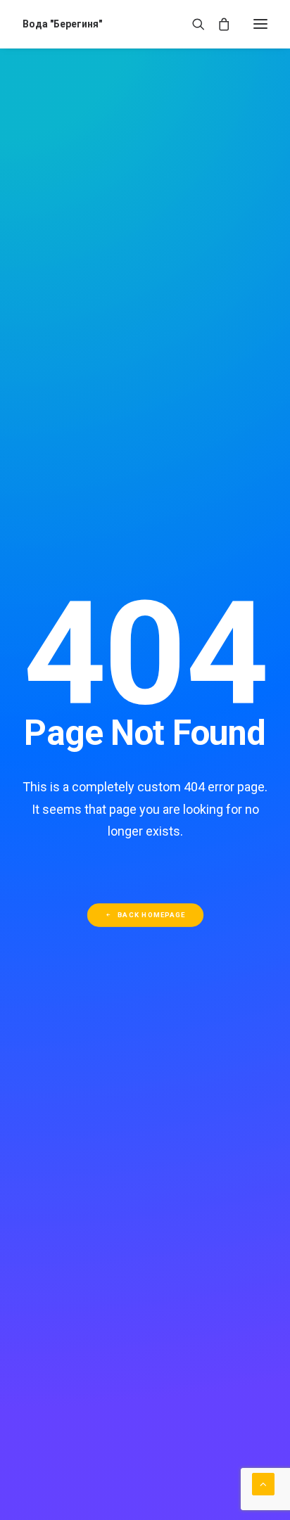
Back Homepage (151, 915)
